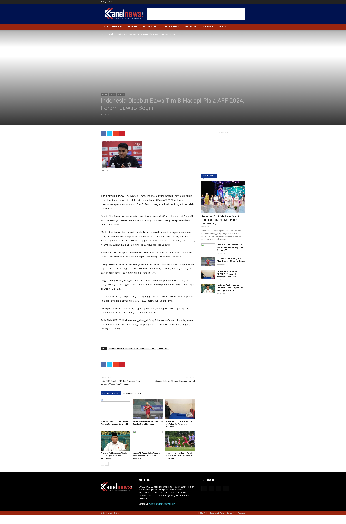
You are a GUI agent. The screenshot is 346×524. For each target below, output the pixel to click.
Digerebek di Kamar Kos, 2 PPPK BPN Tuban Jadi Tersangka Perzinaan (178, 424)
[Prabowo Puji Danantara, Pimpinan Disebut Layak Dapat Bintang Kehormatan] (115, 441)
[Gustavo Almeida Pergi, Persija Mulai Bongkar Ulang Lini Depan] (148, 409)
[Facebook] (230, 2)
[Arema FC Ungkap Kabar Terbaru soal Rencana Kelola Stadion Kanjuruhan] (148, 441)
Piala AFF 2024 (163, 348)
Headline (112, 34)
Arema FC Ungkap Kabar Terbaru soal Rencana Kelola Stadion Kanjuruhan (146, 455)
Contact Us (231, 513)
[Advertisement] (196, 14)
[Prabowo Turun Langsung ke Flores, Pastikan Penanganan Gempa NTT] (115, 409)
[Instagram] (234, 2)
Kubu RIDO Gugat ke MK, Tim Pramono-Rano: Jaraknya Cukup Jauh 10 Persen (121, 382)
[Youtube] (243, 2)
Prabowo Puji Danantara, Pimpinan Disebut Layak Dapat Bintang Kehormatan (114, 455)
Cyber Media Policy (217, 513)
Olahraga (207, 26)
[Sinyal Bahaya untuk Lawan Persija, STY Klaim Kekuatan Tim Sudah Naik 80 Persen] (180, 441)
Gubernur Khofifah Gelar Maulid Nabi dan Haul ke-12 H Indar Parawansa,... (221, 220)
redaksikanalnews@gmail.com (162, 504)
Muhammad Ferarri (147, 348)
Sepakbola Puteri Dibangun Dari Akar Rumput (175, 381)
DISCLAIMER (202, 513)
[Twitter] (239, 2)
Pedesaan (224, 26)
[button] (242, 27)
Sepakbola (121, 94)
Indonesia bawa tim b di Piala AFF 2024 (123, 348)
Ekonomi (132, 26)
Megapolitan (172, 26)
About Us (241, 513)
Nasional (117, 26)
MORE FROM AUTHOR (132, 393)
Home (105, 26)
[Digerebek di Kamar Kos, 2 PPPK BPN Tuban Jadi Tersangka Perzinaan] (180, 409)
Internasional (151, 26)
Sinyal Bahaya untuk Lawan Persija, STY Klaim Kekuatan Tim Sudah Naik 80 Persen (179, 455)
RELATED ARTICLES (110, 393)
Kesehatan (190, 26)
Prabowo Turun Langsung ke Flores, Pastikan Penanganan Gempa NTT (230, 247)
